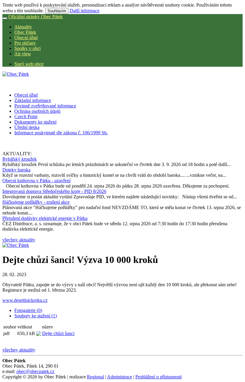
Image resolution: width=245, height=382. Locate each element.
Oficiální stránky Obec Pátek (35, 16)
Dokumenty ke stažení (35, 121)
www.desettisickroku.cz (25, 300)
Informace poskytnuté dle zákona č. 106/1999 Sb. (61, 132)
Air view (22, 53)
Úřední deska (26, 127)
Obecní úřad (26, 37)
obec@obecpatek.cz (35, 371)
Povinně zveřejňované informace (45, 105)
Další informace (84, 10)
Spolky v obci (27, 48)
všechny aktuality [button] (18, 239)
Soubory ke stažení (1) (35, 315)
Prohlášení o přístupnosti (158, 376)
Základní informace (32, 100)
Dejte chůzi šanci (58, 333)
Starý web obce (29, 63)
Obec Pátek (25, 32)
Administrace (119, 376)
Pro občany (25, 42)
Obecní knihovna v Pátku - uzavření (36, 180)
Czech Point (25, 116)
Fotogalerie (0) (28, 310)
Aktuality (23, 26)
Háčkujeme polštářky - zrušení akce (36, 202)
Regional (95, 376)
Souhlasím (57, 11)
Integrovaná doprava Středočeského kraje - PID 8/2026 (54, 191)
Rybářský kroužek (19, 159)
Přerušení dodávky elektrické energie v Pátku (45, 218)
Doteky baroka (16, 169)
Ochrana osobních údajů (37, 111)
